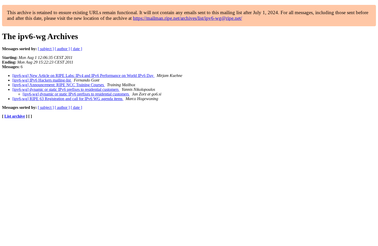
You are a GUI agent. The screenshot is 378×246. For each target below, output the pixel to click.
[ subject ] (46, 49)
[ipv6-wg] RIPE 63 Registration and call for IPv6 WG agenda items (67, 98)
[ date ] (76, 49)
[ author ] (62, 49)
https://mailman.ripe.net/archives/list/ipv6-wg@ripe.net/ (187, 18)
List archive (14, 116)
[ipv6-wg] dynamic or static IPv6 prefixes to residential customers (66, 89)
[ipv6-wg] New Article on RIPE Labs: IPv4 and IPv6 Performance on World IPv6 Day (83, 75)
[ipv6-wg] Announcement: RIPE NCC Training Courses (58, 85)
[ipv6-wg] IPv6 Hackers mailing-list (42, 80)
